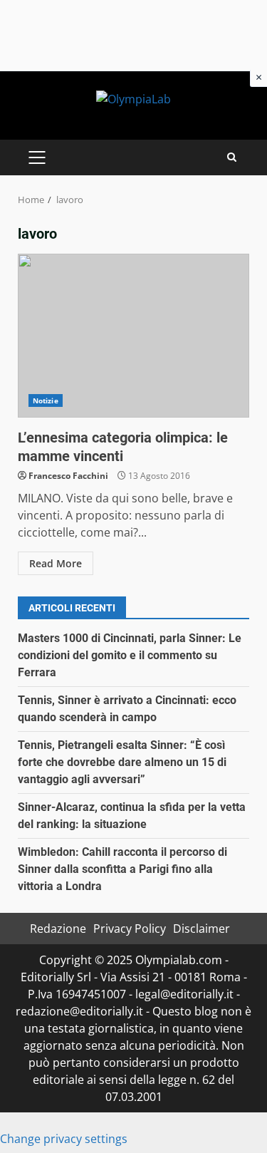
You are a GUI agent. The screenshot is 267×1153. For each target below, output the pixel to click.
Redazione (58, 928)
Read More (55, 563)
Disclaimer (201, 928)
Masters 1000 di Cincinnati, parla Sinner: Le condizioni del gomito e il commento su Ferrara (129, 655)
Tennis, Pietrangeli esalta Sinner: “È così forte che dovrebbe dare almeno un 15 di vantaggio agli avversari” (122, 762)
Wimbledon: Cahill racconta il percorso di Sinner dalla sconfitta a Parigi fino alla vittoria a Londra (122, 869)
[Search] (231, 157)
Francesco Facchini (68, 476)
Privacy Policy (129, 928)
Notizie (45, 400)
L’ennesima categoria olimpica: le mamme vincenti (133, 336)
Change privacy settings (63, 1139)
